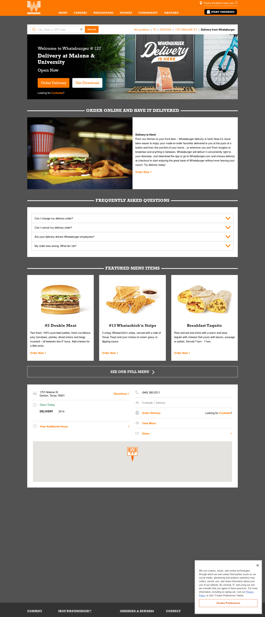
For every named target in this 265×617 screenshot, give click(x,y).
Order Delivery (53, 83)
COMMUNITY (148, 12)
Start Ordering (223, 11)
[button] (132, 454)
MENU (63, 12)
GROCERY (171, 12)
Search (91, 29)
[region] (228, 587)
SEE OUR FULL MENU (130, 372)
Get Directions (85, 81)
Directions (120, 394)
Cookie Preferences (228, 603)
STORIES (126, 12)
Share (145, 433)
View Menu (149, 423)
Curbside (57, 93)
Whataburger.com (200, 156)
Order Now (142, 172)
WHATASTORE (103, 12)
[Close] (258, 565)
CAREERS (80, 12)
